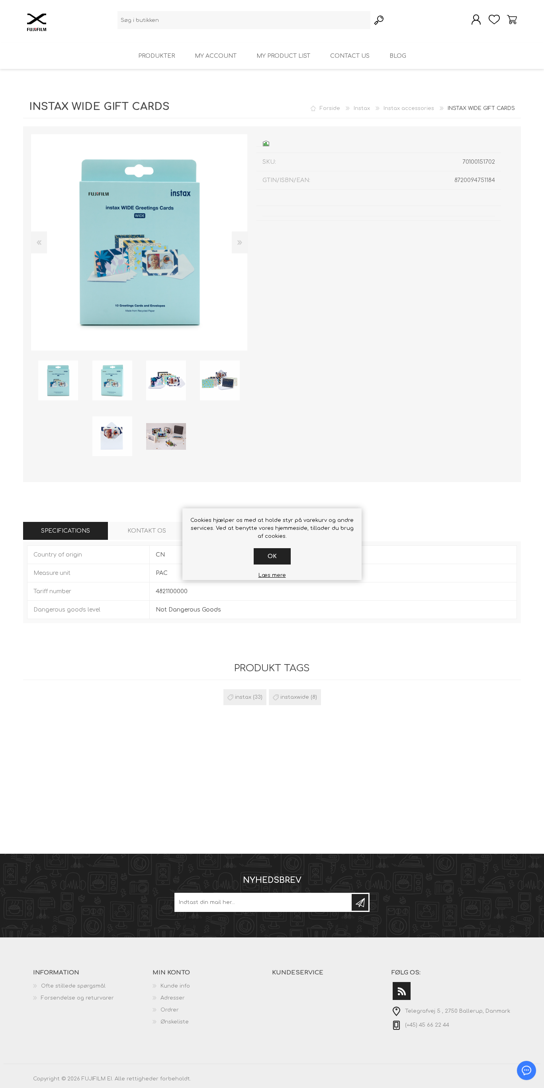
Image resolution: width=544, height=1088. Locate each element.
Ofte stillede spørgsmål (73, 986)
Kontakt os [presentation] (146, 531)
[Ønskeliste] (494, 19)
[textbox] (243, 20)
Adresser (172, 998)
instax (243, 697)
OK (272, 556)
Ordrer (169, 1010)
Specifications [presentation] (65, 531)
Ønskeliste (174, 1022)
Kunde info (175, 986)
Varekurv (512, 19)
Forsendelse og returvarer (77, 998)
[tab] (65, 531)
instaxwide (294, 697)
